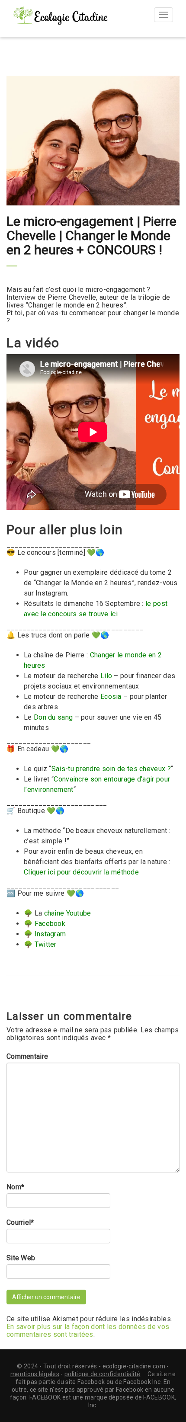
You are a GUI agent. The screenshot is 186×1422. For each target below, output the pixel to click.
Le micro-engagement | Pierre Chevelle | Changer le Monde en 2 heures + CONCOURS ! (91, 235)
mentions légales (34, 1374)
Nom (15, 1187)
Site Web (20, 1258)
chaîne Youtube (67, 913)
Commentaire (27, 1056)
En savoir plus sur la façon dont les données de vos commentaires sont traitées (87, 1331)
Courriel (20, 1223)
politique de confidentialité (102, 1374)
